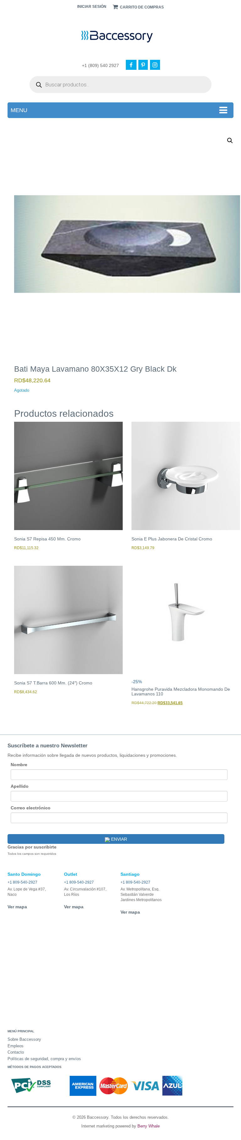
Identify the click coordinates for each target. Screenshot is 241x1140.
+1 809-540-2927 (22, 882)
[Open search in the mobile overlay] (120, 84)
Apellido (20, 786)
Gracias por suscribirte (32, 846)
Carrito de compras (141, 7)
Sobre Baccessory (24, 1039)
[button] (230, 140)
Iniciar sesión (91, 6)
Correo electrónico (31, 807)
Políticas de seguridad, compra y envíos (44, 1058)
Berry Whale (148, 1126)
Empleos (16, 1046)
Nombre (19, 764)
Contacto (16, 1052)
